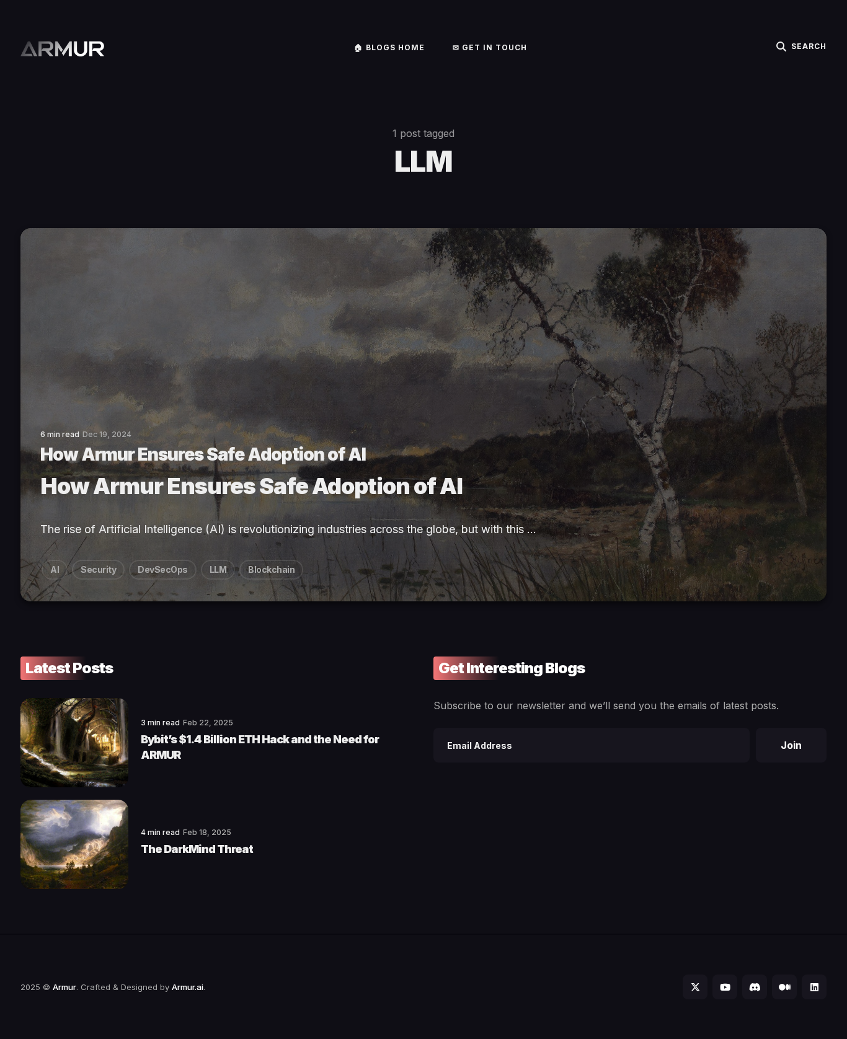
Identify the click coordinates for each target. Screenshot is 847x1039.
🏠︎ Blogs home (389, 47)
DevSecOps (163, 569)
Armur (64, 987)
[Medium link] (784, 987)
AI (54, 569)
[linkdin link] (814, 987)
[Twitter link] (695, 987)
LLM (218, 569)
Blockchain (271, 569)
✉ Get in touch (490, 47)
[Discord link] (754, 987)
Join (791, 745)
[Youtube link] (724, 987)
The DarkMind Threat (197, 849)
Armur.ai (187, 987)
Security (98, 569)
